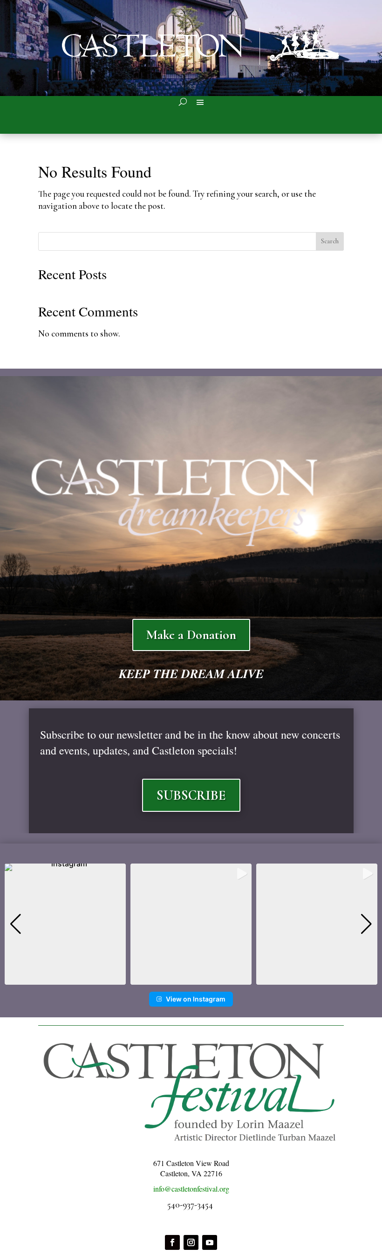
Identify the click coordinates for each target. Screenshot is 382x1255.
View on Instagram (195, 999)
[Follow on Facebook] (172, 1242)
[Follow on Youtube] (209, 1242)
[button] (191, 978)
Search (330, 241)
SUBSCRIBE (191, 795)
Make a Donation (191, 635)
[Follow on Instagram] (191, 1242)
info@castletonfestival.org (191, 1188)
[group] (65, 924)
